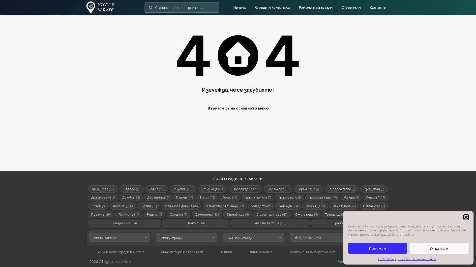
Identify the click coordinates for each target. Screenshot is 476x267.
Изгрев (184, 197)
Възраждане (245, 189)
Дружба (131, 197)
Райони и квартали (315, 7)
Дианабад (374, 189)
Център (196, 223)
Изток (207, 197)
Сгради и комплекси (272, 7)
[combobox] (119, 237)
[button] (466, 217)
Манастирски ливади (225, 206)
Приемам (377, 248)
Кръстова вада (322, 197)
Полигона (129, 214)
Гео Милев (278, 189)
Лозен (98, 206)
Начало (239, 7)
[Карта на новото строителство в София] (102, 11)
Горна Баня (308, 189)
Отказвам (439, 248)
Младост (260, 206)
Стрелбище (238, 214)
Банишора (103, 189)
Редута (154, 214)
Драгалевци (103, 197)
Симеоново (207, 214)
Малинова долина (181, 206)
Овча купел (344, 206)
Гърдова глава (342, 189)
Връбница (212, 189)
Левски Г (375, 197)
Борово (131, 189)
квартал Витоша (270, 223)
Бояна (156, 189)
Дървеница (158, 197)
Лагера (351, 197)
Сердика (178, 214)
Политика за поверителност (417, 259)
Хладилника (125, 223)
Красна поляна (257, 197)
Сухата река (306, 214)
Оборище (315, 206)
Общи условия (260, 252)
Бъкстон (183, 189)
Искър (229, 197)
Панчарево (374, 206)
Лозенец (123, 206)
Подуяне (101, 214)
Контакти (378, 7)
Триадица (335, 214)
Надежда (288, 206)
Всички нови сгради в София (120, 252)
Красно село (289, 197)
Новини (226, 252)
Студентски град (271, 214)
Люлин (148, 206)
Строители (351, 7)
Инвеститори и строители (182, 252)
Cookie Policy (387, 259)
